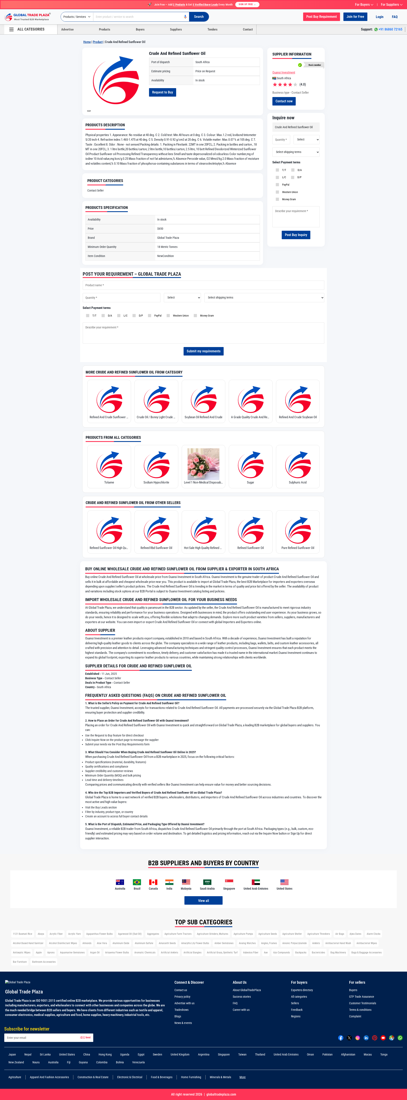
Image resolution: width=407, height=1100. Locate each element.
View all (203, 901)
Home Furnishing (191, 1077)
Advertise (67, 29)
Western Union (289, 192)
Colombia (101, 1062)
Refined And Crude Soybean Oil (298, 417)
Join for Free (355, 17)
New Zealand (16, 1062)
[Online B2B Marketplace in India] (30, 16)
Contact (248, 29)
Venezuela (138, 1062)
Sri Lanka (45, 1054)
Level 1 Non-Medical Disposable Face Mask (203, 482)
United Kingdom (180, 1054)
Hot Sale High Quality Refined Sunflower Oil (203, 548)
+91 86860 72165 (390, 29)
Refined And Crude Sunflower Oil (109, 417)
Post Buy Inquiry (296, 235)
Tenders (212, 29)
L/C (283, 177)
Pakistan (327, 1054)
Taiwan (242, 1054)
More (243, 1077)
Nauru (36, 1062)
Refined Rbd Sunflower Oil (156, 548)
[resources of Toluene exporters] (109, 464)
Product (98, 42)
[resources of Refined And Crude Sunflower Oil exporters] (109, 399)
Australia (53, 1062)
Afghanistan (348, 1054)
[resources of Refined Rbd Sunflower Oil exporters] (156, 530)
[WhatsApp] (400, 1037)
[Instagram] (357, 1037)
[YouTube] (383, 1037)
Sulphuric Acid (298, 482)
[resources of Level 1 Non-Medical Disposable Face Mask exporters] (203, 464)
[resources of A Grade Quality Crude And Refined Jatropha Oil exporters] (250, 399)
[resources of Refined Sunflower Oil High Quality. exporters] (109, 530)
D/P (298, 177)
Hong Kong (105, 1054)
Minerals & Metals (220, 1077)
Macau (368, 1054)
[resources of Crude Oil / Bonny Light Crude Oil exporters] (156, 399)
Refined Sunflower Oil (250, 548)
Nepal (27, 1054)
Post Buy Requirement (321, 17)
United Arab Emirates (286, 1054)
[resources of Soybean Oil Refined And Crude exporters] (203, 399)
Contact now (284, 101)
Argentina (203, 1054)
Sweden (157, 1054)
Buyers (140, 29)
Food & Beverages (161, 1077)
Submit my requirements (203, 351)
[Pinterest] (374, 1037)
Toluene (109, 482)
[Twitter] (349, 1037)
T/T (283, 170)
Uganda (124, 1054)
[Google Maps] (391, 1037)
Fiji (68, 1062)
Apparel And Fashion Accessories (49, 1077)
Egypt (141, 1054)
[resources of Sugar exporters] (250, 464)
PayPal (285, 184)
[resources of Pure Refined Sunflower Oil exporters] (297, 530)
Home (87, 42)
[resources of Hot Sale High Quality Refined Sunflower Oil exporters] (203, 530)
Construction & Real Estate (93, 1077)
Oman (310, 1054)
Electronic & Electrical (129, 1077)
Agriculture (14, 1077)
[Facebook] (340, 1037)
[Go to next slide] (89, 110)
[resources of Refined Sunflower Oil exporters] (250, 530)
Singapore (224, 1054)
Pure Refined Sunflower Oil (298, 548)
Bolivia (120, 1062)
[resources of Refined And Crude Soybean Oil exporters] (297, 399)
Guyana (83, 1062)
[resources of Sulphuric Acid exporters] (297, 464)
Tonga (383, 1054)
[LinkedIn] (366, 1037)
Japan (12, 1054)
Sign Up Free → (247, 4)
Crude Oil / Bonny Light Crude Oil (156, 417)
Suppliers (176, 29)
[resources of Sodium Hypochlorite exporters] (156, 464)
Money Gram (288, 199)
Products (104, 29)
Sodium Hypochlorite (156, 482)
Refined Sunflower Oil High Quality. (109, 548)
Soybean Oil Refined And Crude (203, 417)
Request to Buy (162, 92)
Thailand (260, 1054)
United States (67, 1054)
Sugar (250, 482)
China (86, 1054)
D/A (299, 170)
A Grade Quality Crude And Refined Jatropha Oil (250, 417)
